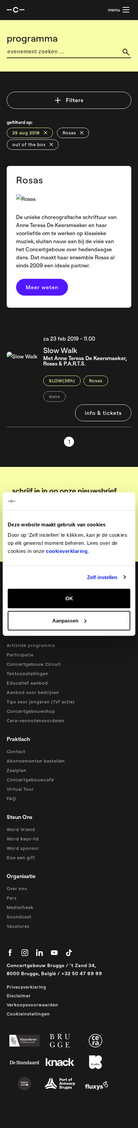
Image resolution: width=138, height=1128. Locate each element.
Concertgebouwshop (31, 711)
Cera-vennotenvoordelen (36, 720)
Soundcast (19, 916)
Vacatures (18, 926)
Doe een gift (21, 857)
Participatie (20, 654)
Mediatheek (20, 907)
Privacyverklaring (26, 987)
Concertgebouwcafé (30, 779)
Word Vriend (21, 829)
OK (69, 598)
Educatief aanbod (27, 683)
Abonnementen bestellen (36, 761)
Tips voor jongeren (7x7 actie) (41, 701)
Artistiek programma (31, 645)
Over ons (17, 888)
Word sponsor (23, 848)
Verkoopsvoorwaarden (32, 1004)
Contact (16, 751)
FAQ (11, 798)
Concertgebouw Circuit (34, 664)
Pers (12, 898)
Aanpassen (65, 620)
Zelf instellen (102, 577)
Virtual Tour (20, 789)
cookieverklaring (66, 551)
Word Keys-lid (23, 838)
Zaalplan (16, 770)
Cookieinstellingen (28, 1013)
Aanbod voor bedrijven (33, 692)
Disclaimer (19, 995)
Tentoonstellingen (28, 673)
